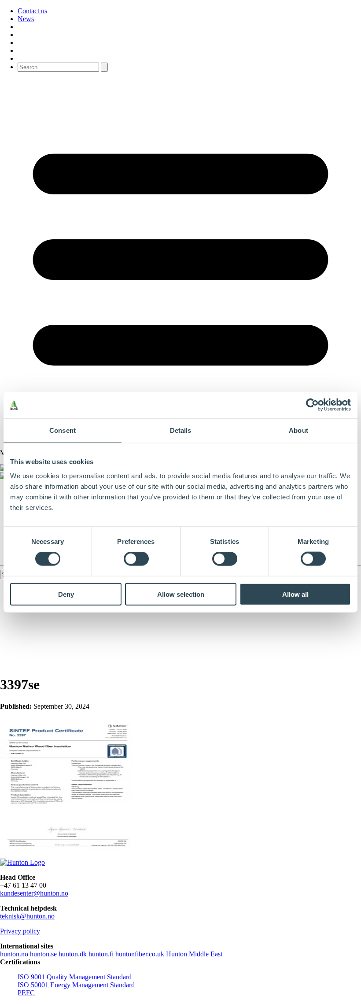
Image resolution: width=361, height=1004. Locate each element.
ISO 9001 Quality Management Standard (75, 977)
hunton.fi (101, 954)
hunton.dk (73, 954)
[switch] (136, 559)
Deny (66, 594)
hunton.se (43, 954)
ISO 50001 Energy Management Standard (76, 985)
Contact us (32, 11)
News (26, 18)
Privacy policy (20, 931)
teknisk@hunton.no (27, 916)
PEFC (26, 993)
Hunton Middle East (194, 954)
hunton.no (14, 954)
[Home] (22, 862)
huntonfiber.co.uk (139, 954)
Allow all (295, 594)
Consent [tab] (62, 430)
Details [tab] (181, 430)
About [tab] (298, 430)
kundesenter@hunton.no (34, 893)
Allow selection (180, 594)
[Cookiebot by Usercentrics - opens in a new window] (312, 405)
